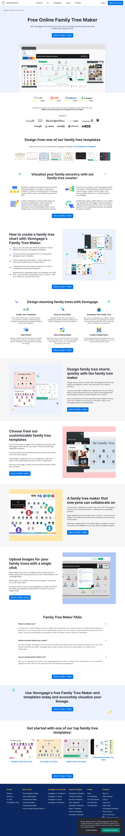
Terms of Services (108, 814)
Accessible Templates (76, 814)
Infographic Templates (76, 793)
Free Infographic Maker (30, 793)
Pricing (78, 3)
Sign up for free (115, 3)
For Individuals (92, 796)
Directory (10, 796)
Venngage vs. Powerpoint (56, 793)
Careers (105, 799)
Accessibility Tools (13, 802)
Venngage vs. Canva (55, 796)
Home (6, 10)
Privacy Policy (107, 811)
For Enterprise (92, 802)
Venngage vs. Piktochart (56, 802)
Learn (68, 3)
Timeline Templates (75, 796)
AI (48, 3)
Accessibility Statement (110, 808)
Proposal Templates (75, 811)
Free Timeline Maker (29, 796)
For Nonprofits (92, 805)
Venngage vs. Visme (55, 799)
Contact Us (106, 802)
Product (39, 3)
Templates (57, 3)
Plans (89, 793)
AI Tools (9, 799)
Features (9, 793)
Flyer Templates (74, 802)
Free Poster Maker (29, 802)
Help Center (106, 805)
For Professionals (93, 799)
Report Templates (75, 808)
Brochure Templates (75, 799)
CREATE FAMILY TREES (62, 35)
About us (105, 793)
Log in (103, 3)
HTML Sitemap (107, 796)
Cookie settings (91, 830)
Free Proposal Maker (30, 805)
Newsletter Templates (76, 805)
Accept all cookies (110, 830)
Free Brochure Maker (30, 799)
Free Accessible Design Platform (34, 808)
